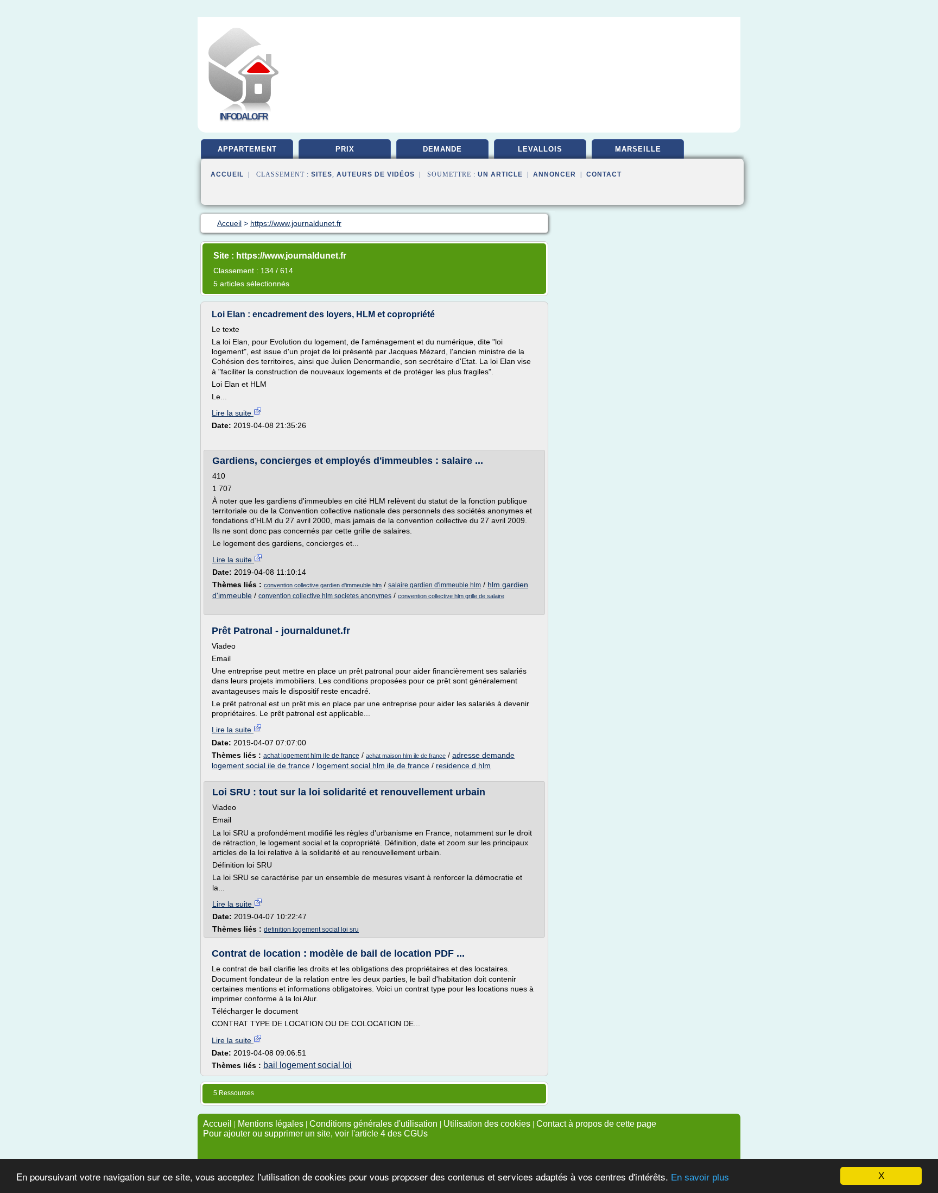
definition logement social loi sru (311, 929)
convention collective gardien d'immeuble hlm (323, 585)
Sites (321, 174)
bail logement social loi (307, 1065)
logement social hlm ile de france (372, 765)
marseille (638, 149)
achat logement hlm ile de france (311, 755)
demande (442, 149)
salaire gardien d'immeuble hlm (434, 585)
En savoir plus (700, 1177)
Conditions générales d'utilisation (373, 1123)
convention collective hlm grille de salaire (451, 596)
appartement (247, 149)
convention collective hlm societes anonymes (324, 596)
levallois (540, 149)
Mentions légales (270, 1123)
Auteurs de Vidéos (376, 174)
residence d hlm (463, 765)
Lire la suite (232, 413)
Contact (604, 174)
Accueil (227, 174)
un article (500, 174)
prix (344, 149)
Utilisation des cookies (486, 1123)
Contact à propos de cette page (596, 1123)
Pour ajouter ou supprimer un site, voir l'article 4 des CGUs (315, 1133)
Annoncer (554, 174)
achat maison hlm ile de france (406, 755)
